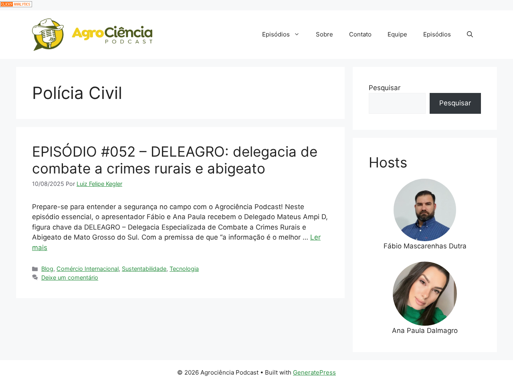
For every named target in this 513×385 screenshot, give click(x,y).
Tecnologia (184, 268)
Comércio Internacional (88, 268)
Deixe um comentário (69, 277)
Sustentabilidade (144, 268)
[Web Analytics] (16, 5)
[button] (470, 34)
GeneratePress (314, 372)
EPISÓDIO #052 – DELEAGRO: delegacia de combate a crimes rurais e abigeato (174, 160)
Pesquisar (384, 88)
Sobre (324, 34)
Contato (360, 34)
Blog (47, 268)
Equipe (397, 34)
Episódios (276, 34)
